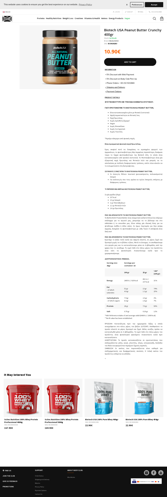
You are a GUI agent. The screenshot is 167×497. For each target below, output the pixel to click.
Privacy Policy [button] (85, 5)
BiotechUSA (114, 41)
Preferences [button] (137, 5)
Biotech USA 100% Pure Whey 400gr (101, 419)
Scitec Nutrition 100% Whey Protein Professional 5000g (61, 420)
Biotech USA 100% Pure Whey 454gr (142, 419)
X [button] (126, 5)
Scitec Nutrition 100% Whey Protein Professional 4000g (21, 420)
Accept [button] (154, 5)
